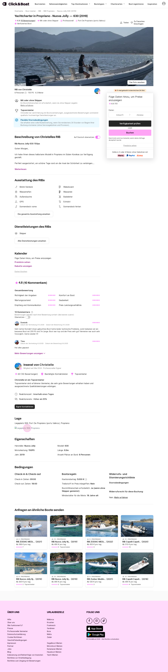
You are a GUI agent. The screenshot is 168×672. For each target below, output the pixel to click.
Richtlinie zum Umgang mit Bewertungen (23, 661)
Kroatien (50, 622)
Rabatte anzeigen (23, 266)
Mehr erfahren (121, 497)
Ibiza (49, 631)
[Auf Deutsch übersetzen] (97, 137)
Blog (9, 652)
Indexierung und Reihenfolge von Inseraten (25, 655)
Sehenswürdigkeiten (58, 4)
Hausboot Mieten (54, 652)
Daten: (111, 110)
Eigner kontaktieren (24, 407)
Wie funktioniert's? (15, 625)
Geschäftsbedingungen (17, 640)
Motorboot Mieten (54, 646)
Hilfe (9, 619)
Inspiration (152, 4)
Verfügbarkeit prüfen (130, 123)
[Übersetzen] (27, 317)
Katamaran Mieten (54, 649)
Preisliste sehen (22, 262)
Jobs (9, 649)
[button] (124, 22)
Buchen (130, 132)
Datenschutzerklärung (16, 634)
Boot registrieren (136, 4)
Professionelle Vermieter (17, 631)
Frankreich (51, 625)
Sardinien (51, 628)
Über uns (11, 622)
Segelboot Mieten (54, 643)
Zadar (49, 637)
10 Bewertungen (28, 21)
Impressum (11, 643)
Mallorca (50, 619)
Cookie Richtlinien (14, 637)
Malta (49, 634)
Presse (10, 628)
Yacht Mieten (52, 655)
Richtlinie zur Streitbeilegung (19, 658)
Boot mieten (40, 4)
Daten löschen (21, 271)
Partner (10, 646)
